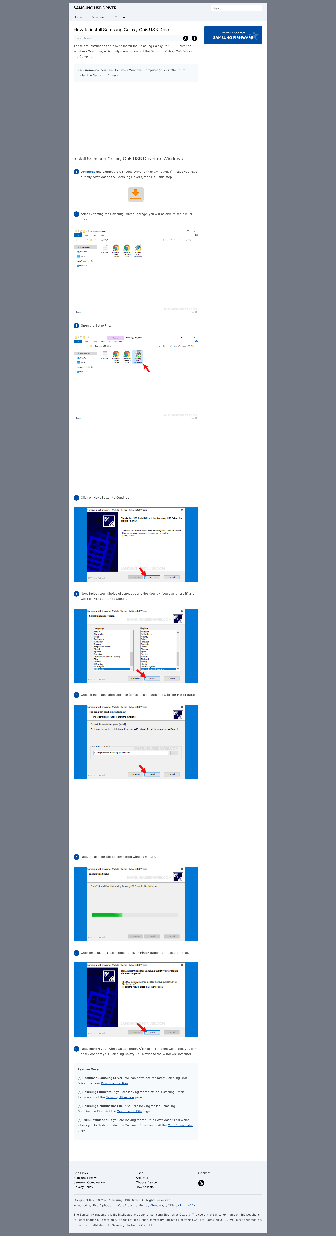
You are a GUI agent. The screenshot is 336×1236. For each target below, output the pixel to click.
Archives (142, 1177)
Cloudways (158, 1205)
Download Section (114, 1083)
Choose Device (146, 1182)
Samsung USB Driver (95, 8)
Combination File (129, 1111)
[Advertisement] (136, 119)
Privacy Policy (83, 1187)
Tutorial (88, 38)
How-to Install (145, 1187)
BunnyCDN (188, 1205)
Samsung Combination (89, 1182)
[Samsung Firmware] (233, 40)
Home (79, 38)
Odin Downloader (180, 1125)
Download (88, 171)
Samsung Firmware (120, 1097)
